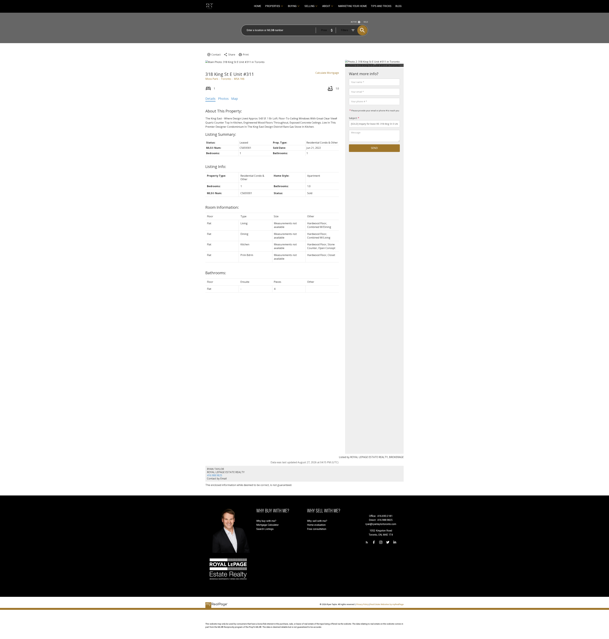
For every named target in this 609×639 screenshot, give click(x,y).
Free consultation (316, 529)
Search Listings (265, 529)
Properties (272, 6)
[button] (366, 542)
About (326, 6)
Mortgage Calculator (267, 524)
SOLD (366, 22)
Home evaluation (316, 524)
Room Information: (222, 207)
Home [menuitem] (257, 6)
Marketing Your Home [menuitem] (352, 6)
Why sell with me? (317, 520)
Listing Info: (215, 166)
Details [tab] (210, 98)
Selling (309, 6)
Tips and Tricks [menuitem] (381, 6)
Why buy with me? (266, 520)
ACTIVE (354, 22)
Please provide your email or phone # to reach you (375, 110)
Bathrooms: (215, 272)
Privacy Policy (362, 604)
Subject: (353, 118)
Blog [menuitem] (398, 6)
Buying (292, 6)
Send (374, 148)
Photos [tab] (223, 98)
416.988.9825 (214, 475)
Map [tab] (234, 98)
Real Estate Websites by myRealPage (387, 604)
